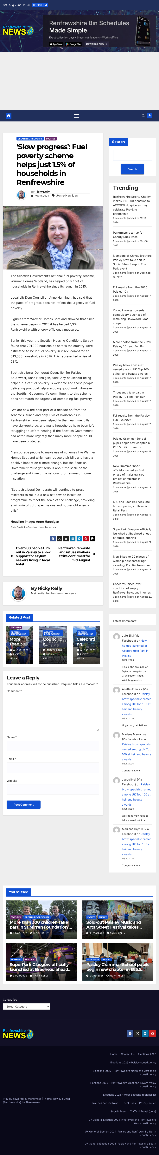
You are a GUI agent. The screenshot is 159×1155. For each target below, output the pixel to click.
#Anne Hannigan (67, 195)
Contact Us (128, 1054)
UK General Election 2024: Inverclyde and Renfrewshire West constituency (122, 1121)
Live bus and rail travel (105, 1103)
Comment (14, 691)
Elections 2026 (147, 1054)
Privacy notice (147, 1103)
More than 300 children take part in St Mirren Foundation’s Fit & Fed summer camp (40, 927)
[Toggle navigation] (76, 116)
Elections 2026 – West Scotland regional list (129, 1094)
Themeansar (33, 1102)
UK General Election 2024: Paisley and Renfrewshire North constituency (120, 1133)
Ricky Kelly (42, 191)
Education (93, 959)
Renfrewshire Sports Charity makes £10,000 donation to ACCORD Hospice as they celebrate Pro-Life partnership (132, 205)
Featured (16, 627)
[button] (143, 115)
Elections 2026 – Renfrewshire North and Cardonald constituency (124, 1072)
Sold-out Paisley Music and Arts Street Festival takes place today (113, 927)
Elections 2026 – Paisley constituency (133, 1062)
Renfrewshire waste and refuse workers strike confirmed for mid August (74, 554)
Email (11, 759)
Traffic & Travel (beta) (143, 1111)
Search (118, 142)
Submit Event (119, 1111)
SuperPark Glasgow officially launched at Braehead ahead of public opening (132, 533)
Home (114, 1054)
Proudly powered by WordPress (22, 1098)
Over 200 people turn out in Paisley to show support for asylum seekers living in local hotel (33, 556)
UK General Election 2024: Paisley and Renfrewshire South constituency (120, 1145)
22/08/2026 (20, 933)
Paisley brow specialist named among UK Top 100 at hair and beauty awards (131, 369)
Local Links (129, 1103)
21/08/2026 (20, 975)
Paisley (103, 917)
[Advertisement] (79, 81)
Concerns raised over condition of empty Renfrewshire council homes (132, 588)
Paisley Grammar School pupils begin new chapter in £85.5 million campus (131, 443)
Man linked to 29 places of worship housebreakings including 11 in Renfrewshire (131, 561)
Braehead (16, 959)
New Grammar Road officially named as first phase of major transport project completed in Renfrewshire (130, 474)
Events (91, 917)
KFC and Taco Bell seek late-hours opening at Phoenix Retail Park (132, 506)
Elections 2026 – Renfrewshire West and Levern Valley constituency (123, 1084)
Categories (10, 999)
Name (12, 737)
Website (12, 780)
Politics (50, 139)
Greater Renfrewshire (30, 139)
